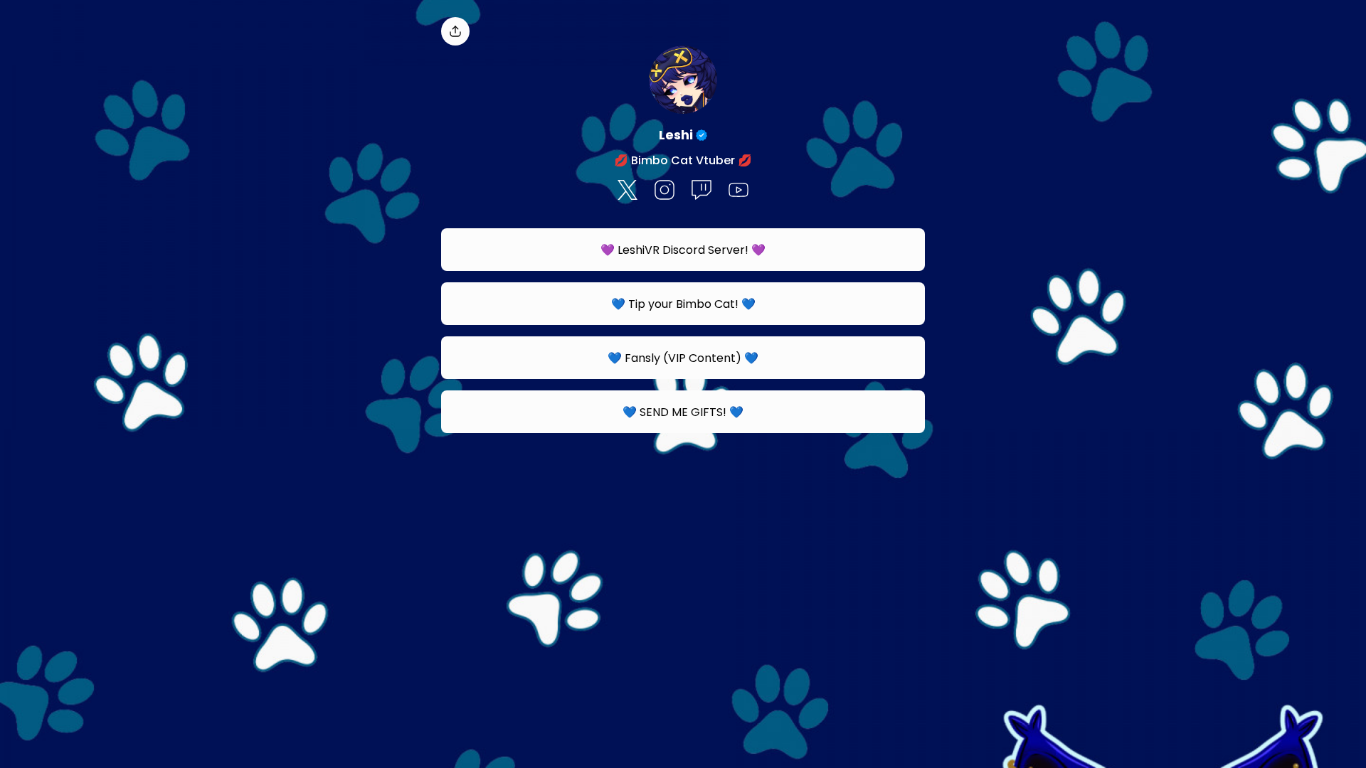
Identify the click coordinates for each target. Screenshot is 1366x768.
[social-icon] (627, 191)
